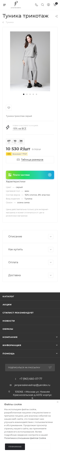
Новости (9, 321)
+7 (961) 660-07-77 (30, 379)
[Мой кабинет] (48, 5)
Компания (10, 337)
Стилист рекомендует (18, 312)
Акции (7, 304)
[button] (23, 94)
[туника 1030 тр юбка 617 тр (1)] (30, 61)
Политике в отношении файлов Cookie (25, 438)
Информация (12, 345)
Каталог (8, 296)
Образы (8, 329)
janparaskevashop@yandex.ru (32, 385)
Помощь (9, 353)
